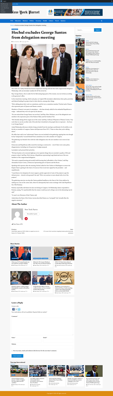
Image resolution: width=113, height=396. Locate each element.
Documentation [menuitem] (4, 6)
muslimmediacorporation (54, 383)
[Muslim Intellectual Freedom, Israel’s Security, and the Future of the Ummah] (80, 97)
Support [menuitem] (3, 10)
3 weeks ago (22, 384)
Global (87, 85)
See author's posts (32, 214)
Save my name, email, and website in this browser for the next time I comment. (35, 350)
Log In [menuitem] (4, 1)
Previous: (25, 231)
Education (18, 20)
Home (12, 25)
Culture (51, 20)
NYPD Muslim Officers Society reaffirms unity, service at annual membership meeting (41, 288)
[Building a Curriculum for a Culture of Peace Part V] (80, 79)
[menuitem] (1, 1)
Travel (57, 20)
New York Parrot (16, 41)
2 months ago (52, 384)
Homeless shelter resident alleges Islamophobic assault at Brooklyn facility (20, 288)
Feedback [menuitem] (3, 11)
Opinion (63, 20)
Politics (32, 20)
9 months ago (65, 292)
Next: (58, 231)
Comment (15, 316)
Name (14, 337)
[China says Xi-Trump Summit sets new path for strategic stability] (20, 253)
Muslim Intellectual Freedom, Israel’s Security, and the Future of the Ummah (93, 98)
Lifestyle (39, 258)
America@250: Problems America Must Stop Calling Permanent (92, 44)
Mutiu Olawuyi (15, 265)
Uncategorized (15, 29)
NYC (11, 20)
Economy (38, 20)
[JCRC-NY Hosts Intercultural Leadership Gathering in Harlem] (64, 253)
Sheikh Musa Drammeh (60, 265)
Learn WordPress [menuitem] (5, 8)
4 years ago (24, 41)
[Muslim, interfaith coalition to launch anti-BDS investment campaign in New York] (75, 371)
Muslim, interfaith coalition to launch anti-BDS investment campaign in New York (75, 380)
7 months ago (22, 291)
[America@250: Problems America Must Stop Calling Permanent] (80, 42)
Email (45, 337)
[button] (13, 309)
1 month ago (33, 385)
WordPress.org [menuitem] (4, 4)
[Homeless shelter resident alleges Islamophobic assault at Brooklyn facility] (20, 278)
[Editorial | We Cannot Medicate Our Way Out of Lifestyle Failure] (42, 253)
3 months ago (22, 265)
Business (25, 20)
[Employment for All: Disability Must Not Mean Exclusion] (80, 60)
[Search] (102, 21)
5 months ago (44, 265)
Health (45, 20)
